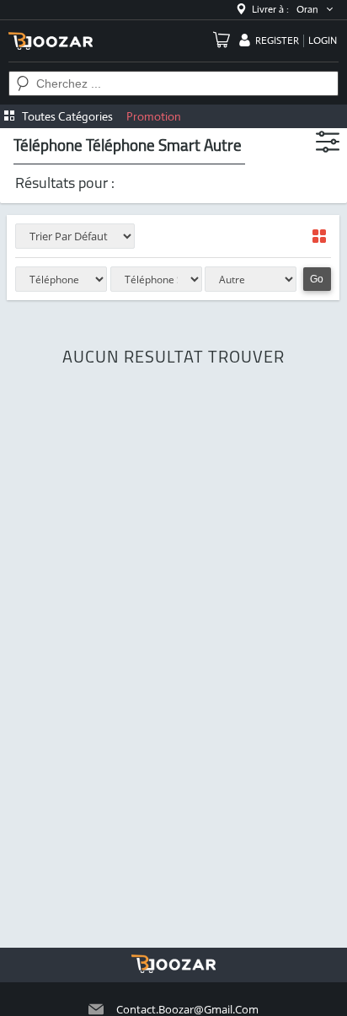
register (277, 40)
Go (316, 279)
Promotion (153, 116)
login (322, 40)
